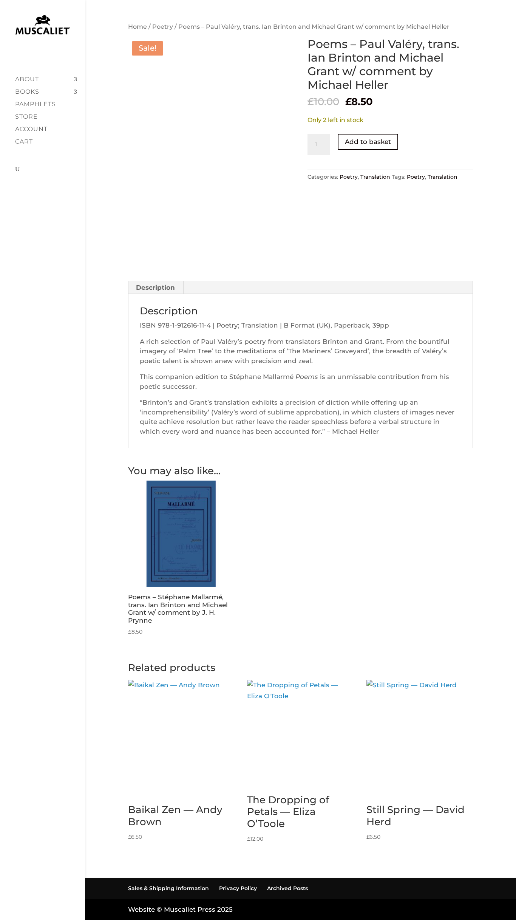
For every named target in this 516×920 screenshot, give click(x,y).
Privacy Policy (238, 888)
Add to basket (368, 141)
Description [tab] (155, 287)
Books (27, 92)
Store (26, 117)
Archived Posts (287, 888)
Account (31, 130)
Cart (24, 142)
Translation (375, 176)
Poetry (162, 26)
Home (137, 26)
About (27, 80)
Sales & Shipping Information (168, 888)
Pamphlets (35, 105)
